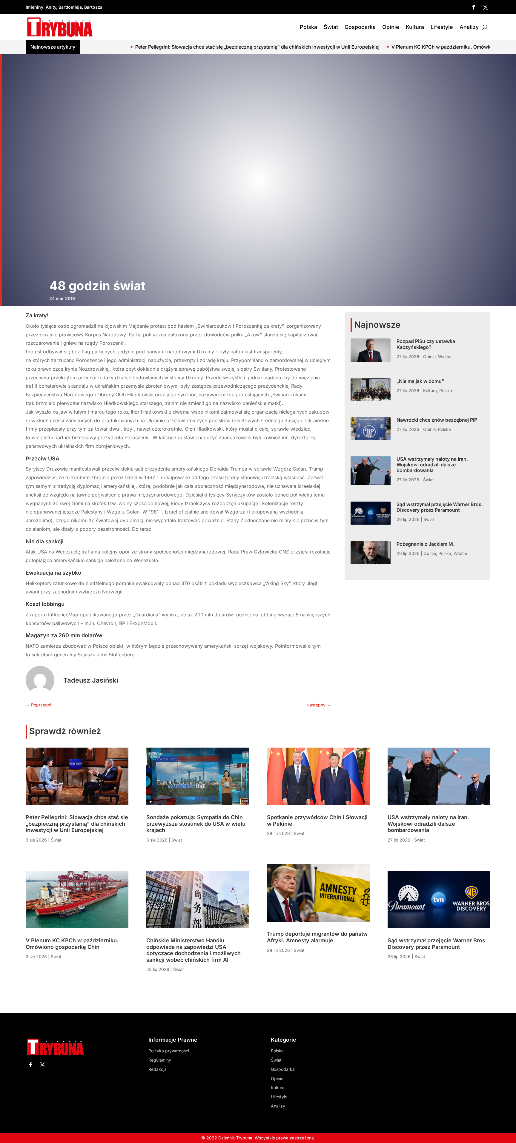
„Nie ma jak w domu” (420, 381)
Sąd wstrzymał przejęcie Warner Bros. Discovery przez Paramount (440, 507)
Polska (308, 27)
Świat (331, 27)
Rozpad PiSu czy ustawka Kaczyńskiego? (426, 344)
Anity (51, 7)
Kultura (415, 27)
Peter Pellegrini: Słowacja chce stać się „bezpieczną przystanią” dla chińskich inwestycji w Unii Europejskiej (155, 47)
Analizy (469, 27)
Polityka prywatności (168, 1050)
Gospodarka (360, 27)
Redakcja (157, 1069)
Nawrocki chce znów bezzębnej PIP (437, 420)
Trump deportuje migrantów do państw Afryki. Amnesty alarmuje (317, 937)
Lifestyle (442, 27)
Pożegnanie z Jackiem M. (425, 544)
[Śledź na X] (485, 7)
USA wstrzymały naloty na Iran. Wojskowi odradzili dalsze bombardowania (432, 464)
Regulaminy (159, 1059)
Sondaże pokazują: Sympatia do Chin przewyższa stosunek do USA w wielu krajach (195, 823)
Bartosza (93, 7)
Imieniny (34, 7)
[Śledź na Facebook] (473, 7)
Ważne (445, 356)
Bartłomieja (70, 7)
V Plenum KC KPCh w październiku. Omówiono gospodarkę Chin (362, 47)
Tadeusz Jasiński (90, 680)
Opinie (390, 27)
